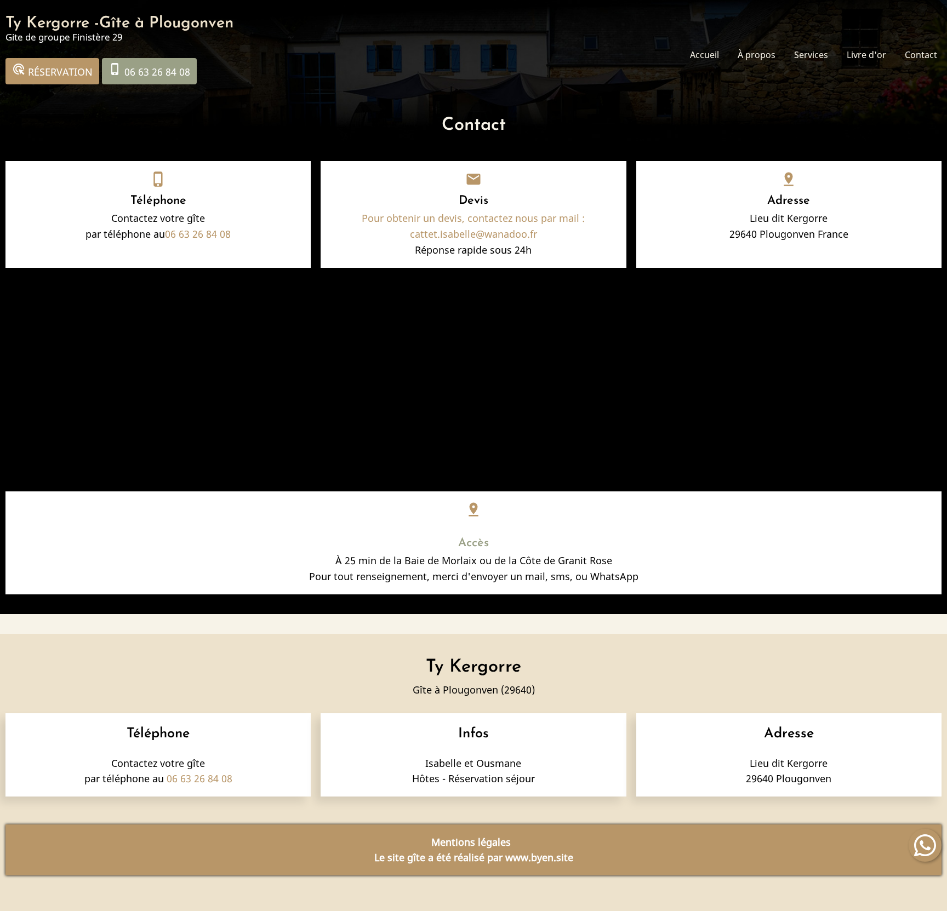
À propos (756, 55)
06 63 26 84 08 (149, 70)
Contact (921, 55)
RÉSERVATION (52, 70)
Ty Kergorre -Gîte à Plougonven (119, 23)
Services (811, 55)
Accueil (704, 55)
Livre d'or (866, 55)
